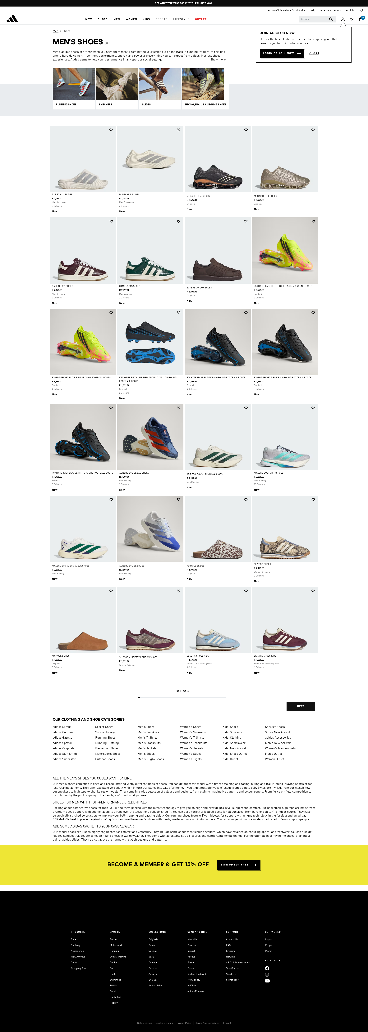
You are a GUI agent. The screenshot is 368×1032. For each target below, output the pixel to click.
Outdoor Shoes (105, 759)
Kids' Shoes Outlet (235, 753)
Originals (153, 939)
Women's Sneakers (193, 732)
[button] (88, 19)
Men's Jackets (147, 748)
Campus (153, 962)
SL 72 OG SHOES (262, 564)
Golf (112, 968)
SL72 (151, 957)
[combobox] (317, 19)
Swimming (115, 980)
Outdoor (114, 962)
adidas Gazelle (62, 737)
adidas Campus (63, 732)
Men (55, 31)
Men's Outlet (273, 753)
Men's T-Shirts (147, 737)
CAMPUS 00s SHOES (62, 286)
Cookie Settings (164, 1023)
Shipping (231, 951)
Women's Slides (190, 753)
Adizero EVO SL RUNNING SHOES (205, 474)
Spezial (153, 951)
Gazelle (153, 968)
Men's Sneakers (148, 732)
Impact (191, 951)
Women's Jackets (191, 748)
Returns (230, 957)
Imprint (227, 1023)
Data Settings (144, 1023)
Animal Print (155, 985)
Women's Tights (191, 759)
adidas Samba (62, 727)
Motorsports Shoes (108, 753)
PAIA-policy (193, 980)
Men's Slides (146, 753)
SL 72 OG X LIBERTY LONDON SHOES (138, 657)
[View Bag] (360, 19)
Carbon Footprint (196, 974)
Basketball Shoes (106, 748)
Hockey (114, 1003)
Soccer (113, 939)
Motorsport (116, 945)
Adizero (153, 974)
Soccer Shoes (104, 727)
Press (190, 968)
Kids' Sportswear (234, 743)
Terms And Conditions (207, 1023)
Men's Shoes (146, 727)
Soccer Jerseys (105, 732)
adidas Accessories (278, 737)
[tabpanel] (184, 422)
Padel (113, 991)
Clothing (75, 945)
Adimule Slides (61, 656)
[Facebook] (267, 968)
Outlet (74, 962)
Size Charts (232, 968)
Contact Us (232, 939)
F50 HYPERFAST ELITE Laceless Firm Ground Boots (283, 286)
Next (301, 706)
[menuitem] (88, 19)
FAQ (228, 945)
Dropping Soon (79, 968)
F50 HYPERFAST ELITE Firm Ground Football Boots (81, 378)
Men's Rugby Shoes (151, 759)
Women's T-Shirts (192, 737)
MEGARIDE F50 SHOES (198, 196)
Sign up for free (235, 865)
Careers (191, 945)
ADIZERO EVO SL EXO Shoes (134, 473)
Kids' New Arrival (234, 748)
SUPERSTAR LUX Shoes (199, 288)
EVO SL (152, 980)
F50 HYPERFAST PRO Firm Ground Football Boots (282, 378)
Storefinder (232, 980)
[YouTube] (267, 981)
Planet (191, 962)
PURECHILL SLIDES (62, 195)
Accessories (77, 951)
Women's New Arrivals (280, 748)
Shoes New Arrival (277, 732)
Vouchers (231, 974)
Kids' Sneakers (232, 732)
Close (314, 53)
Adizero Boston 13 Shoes (268, 473)
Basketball (116, 997)
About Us (192, 939)
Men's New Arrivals (278, 743)
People (191, 957)
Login (361, 10)
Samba (152, 945)
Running (114, 951)
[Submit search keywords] (331, 19)
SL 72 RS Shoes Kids (198, 656)
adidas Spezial (62, 743)
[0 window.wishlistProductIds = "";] (351, 19)
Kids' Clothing (232, 737)
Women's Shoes (190, 727)
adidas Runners (195, 991)
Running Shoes (105, 737)
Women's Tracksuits (193, 743)
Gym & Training (118, 957)
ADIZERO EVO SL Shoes (131, 566)
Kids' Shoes (230, 727)
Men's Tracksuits (149, 743)
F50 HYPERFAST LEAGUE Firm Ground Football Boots (82, 473)
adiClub (191, 985)
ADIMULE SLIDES (195, 566)
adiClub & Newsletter (238, 962)
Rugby (113, 974)
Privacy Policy (184, 1023)
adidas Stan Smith (65, 753)
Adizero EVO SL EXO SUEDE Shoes (70, 566)
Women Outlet (274, 759)
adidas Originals (64, 748)
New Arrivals (78, 957)
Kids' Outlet (230, 759)
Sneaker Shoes (275, 727)
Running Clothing (107, 743)
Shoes (66, 31)
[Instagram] (267, 974)
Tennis (113, 985)
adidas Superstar (64, 759)
